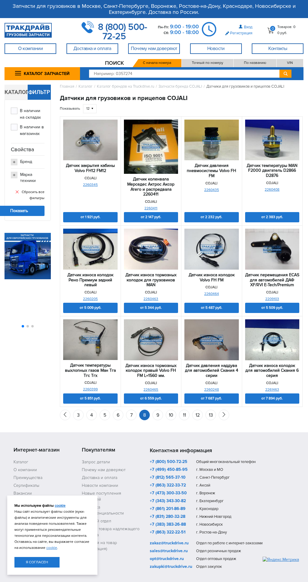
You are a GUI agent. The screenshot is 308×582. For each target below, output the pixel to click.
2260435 (211, 190)
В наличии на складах (30, 114)
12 (198, 415)
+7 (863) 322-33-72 (168, 485)
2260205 (90, 299)
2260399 (90, 389)
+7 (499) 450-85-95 (169, 470)
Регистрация (241, 33)
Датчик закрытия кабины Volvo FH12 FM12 (90, 168)
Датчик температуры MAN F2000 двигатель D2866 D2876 (272, 170)
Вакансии (23, 493)
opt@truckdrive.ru (167, 559)
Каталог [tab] (16, 92)
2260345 (90, 185)
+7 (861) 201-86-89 (168, 509)
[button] (23, 326)
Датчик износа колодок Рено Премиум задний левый (90, 280)
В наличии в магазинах (32, 130)
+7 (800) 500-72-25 (168, 462)
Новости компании (100, 485)
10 (171, 415)
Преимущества (28, 477)
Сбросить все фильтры (33, 195)
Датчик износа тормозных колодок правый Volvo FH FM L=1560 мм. (151, 370)
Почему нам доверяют (103, 469)
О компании (25, 469)
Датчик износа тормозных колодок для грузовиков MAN (151, 280)
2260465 (150, 389)
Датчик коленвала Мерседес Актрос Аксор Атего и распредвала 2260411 (150, 187)
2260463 (150, 299)
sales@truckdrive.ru (169, 551)
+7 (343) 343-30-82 (168, 501)
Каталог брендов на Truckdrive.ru (125, 87)
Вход (248, 27)
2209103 (272, 299)
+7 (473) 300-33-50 (168, 493)
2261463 (272, 389)
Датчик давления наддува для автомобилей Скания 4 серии (211, 370)
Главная (67, 87)
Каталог (86, 87)
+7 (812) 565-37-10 (168, 478)
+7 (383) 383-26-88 (168, 525)
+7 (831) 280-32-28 (167, 517)
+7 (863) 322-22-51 (168, 532)
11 (184, 415)
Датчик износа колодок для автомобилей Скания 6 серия (272, 370)
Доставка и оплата (99, 477)
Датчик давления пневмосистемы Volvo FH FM (211, 170)
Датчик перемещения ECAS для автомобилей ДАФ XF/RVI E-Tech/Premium (272, 280)
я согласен (37, 562)
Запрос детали (96, 462)
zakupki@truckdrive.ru (171, 567)
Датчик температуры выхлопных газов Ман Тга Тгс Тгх (90, 370)
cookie (60, 505)
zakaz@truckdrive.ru (169, 543)
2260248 (211, 389)
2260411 (150, 208)
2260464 (211, 294)
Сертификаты (26, 485)
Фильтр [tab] (39, 92)
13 (211, 415)
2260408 (272, 189)
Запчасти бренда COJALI (180, 87)
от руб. (90, 217)
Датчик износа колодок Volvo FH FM (212, 278)
